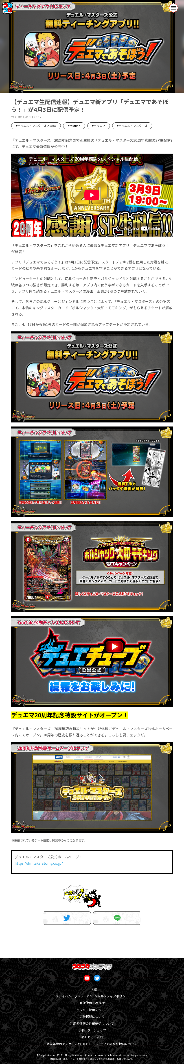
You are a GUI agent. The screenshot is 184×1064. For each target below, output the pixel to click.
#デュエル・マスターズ (132, 126)
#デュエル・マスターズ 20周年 (36, 126)
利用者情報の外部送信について (92, 1023)
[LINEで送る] (117, 918)
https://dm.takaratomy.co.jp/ (39, 863)
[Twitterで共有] (67, 918)
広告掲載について (92, 1016)
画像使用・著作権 (92, 1003)
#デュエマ (98, 126)
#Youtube (74, 126)
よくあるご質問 (92, 1037)
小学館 (92, 989)
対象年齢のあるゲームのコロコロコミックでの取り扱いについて (92, 1044)
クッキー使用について (92, 1009)
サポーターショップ (92, 1030)
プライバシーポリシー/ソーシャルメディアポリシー (92, 996)
